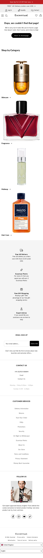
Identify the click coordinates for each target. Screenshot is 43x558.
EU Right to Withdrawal (22, 436)
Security (21, 431)
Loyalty (23, 10)
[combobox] (21, 545)
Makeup (5, 189)
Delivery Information (21, 408)
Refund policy (12, 540)
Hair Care (6, 235)
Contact (36, 10)
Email (21, 375)
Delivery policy (33, 540)
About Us (21, 445)
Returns (21, 413)
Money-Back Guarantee (21, 463)
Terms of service (22, 540)
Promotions (21, 427)
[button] (2, 15)
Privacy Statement (21, 458)
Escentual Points (21, 440)
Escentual (12, 537)
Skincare (5, 97)
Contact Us (21, 379)
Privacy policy (21, 537)
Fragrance (6, 143)
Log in (10, 10)
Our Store (21, 449)
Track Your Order (21, 418)
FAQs (21, 422)
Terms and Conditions (21, 454)
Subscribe (34, 343)
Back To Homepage (21, 35)
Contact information (32, 537)
